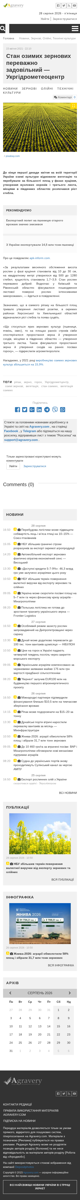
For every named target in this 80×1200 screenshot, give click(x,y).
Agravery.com (30, 1172)
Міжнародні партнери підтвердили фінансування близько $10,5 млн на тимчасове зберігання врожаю (45, 701)
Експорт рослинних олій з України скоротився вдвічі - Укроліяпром (40, 781)
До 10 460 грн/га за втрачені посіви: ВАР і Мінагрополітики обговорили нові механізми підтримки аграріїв (45, 750)
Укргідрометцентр (57, 382)
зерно (28, 382)
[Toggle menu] (75, 28)
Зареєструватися (65, 18)
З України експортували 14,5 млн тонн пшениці (40, 244)
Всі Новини (68, 792)
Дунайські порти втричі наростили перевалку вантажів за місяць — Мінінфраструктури (40, 726)
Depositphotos (24, 1166)
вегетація (32, 386)
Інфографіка (20, 897)
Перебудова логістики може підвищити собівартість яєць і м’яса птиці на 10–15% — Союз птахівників (43, 534)
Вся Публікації (62, 879)
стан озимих (49, 386)
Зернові (29, 88)
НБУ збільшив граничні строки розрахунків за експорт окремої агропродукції (44, 546)
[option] (40, 127)
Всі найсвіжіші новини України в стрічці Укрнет (40, 1187)
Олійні (47, 88)
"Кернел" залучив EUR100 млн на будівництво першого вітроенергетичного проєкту (41, 683)
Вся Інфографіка (61, 965)
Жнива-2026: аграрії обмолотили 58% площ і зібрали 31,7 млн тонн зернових (43, 738)
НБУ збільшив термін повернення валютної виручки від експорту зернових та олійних (42, 583)
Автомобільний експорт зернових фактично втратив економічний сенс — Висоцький (40, 558)
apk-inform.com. (40, 258)
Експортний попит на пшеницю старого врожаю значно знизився (34, 222)
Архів (12, 983)
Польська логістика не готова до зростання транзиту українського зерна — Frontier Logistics (42, 611)
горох (38, 382)
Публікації (17, 807)
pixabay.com (13, 156)
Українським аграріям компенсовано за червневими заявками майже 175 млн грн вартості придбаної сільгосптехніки (44, 669)
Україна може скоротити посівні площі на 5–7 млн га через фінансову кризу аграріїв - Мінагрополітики (45, 597)
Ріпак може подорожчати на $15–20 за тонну (43, 714)
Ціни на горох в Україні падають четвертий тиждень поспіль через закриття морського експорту (42, 654)
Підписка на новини (19, 1120)
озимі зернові (14, 386)
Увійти (45, 18)
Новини (10, 88)
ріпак (17, 382)
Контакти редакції (17, 1104)
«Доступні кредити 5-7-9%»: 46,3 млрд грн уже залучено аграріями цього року (43, 570)
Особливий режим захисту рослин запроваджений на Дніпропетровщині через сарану (43, 630)
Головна (8, 38)
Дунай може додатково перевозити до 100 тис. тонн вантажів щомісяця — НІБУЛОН (44, 642)
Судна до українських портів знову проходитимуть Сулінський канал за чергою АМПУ (43, 765)
